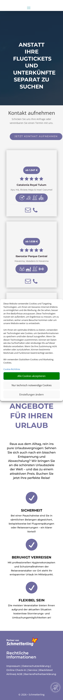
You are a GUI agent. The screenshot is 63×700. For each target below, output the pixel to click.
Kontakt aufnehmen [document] (31, 113)
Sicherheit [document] (31, 510)
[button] (28, 210)
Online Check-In (16, 670)
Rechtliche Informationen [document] (21, 655)
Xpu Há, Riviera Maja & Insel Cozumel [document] (31, 189)
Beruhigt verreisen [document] (31, 557)
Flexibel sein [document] (32, 600)
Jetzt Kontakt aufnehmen (36, 136)
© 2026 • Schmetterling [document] (31, 694)
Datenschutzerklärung (36, 666)
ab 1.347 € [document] (31, 170)
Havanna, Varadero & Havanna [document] (32, 261)
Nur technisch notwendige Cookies (32, 385)
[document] (31, 185)
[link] (31, 183)
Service (32, 670)
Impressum (13, 666)
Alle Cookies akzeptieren (31, 376)
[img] (22, 197)
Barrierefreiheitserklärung (40, 674)
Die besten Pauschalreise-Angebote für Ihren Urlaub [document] (31, 401)
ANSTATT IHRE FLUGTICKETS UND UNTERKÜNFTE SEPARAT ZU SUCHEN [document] (31, 65)
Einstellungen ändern (31, 394)
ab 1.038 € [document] (31, 241)
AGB (19, 674)
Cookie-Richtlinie (11, 369)
